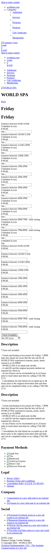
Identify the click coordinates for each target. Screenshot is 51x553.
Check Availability (9, 335)
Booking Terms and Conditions (21, 481)
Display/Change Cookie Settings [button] (15, 540)
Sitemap (10, 486)
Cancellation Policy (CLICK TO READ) (25, 483)
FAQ (28, 503)
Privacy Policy (13, 478)
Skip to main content (10, 2)
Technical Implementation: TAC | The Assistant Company (22, 546)
